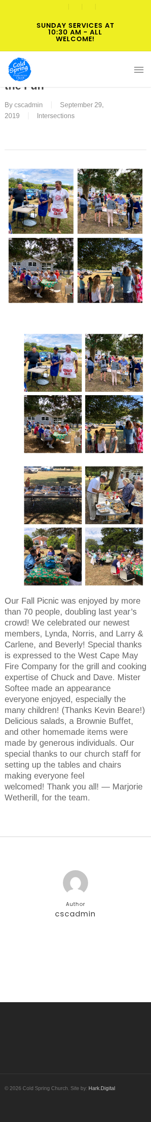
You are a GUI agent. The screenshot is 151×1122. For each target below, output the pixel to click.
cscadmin (28, 104)
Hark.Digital (102, 1088)
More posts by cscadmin (75, 941)
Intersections (56, 115)
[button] (138, 69)
